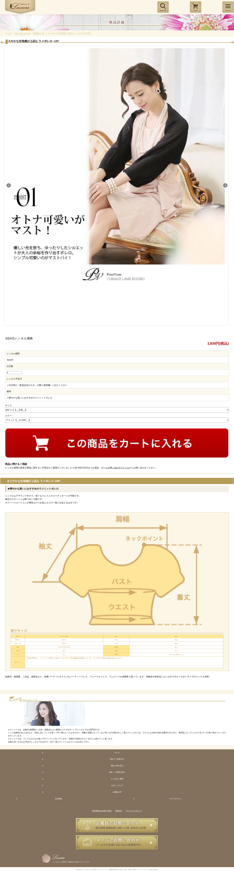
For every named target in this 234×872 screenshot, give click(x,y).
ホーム (117, 752)
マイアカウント (175, 799)
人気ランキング (117, 785)
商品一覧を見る (117, 766)
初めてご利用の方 (117, 759)
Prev (8, 185)
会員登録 (58, 799)
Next (225, 185)
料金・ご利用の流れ (117, 772)
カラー (8, 415)
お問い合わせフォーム (118, 468)
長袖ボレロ (39, 33)
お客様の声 (117, 792)
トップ (8, 33)
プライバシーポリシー (134, 811)
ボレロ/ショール (22, 33)
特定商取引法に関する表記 (102, 811)
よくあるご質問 (117, 779)
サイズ (8, 405)
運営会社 (118, 811)
